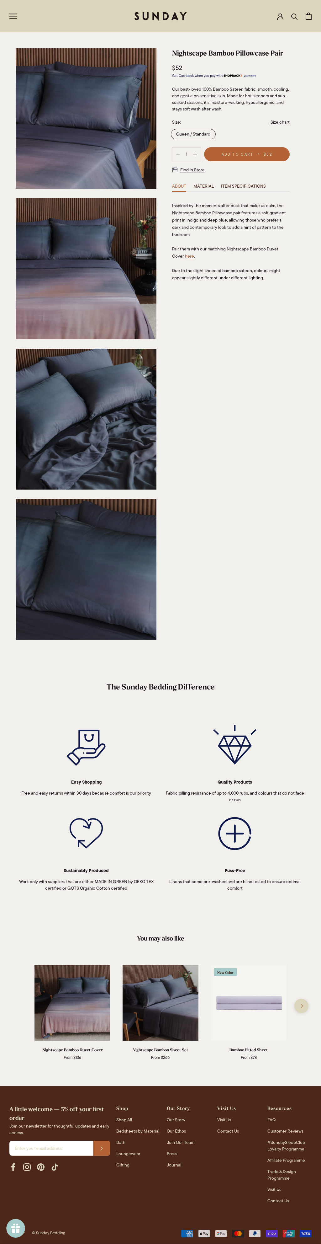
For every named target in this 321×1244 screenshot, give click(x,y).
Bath (120, 1142)
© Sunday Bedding (48, 1233)
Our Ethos (176, 1131)
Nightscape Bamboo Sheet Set (160, 1050)
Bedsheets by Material (137, 1131)
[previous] (20, 1006)
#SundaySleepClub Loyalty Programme (286, 1145)
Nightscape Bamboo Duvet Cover (72, 1050)
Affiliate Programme (286, 1160)
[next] (301, 1006)
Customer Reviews (285, 1131)
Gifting (122, 1165)
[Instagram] (27, 1167)
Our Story (176, 1120)
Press (172, 1153)
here (189, 256)
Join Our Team (180, 1142)
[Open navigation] (13, 16)
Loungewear (128, 1153)
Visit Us (224, 1120)
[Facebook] (13, 1167)
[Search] (294, 16)
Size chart (280, 122)
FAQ (271, 1120)
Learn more (250, 76)
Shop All (124, 1120)
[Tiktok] (54, 1167)
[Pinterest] (41, 1167)
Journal (174, 1165)
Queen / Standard (193, 134)
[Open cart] (309, 16)
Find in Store (192, 170)
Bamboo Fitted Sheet (248, 1050)
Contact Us (228, 1131)
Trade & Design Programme (281, 1174)
